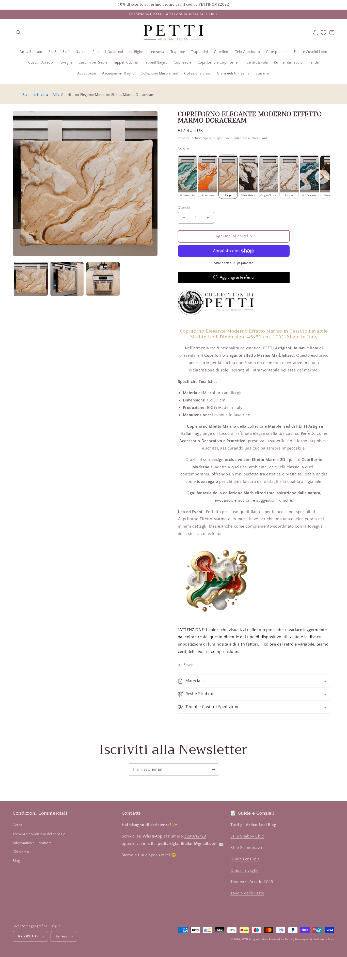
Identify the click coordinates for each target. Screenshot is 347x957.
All (55, 95)
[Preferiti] (323, 32)
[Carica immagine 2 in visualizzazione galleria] (67, 279)
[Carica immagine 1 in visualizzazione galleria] (31, 279)
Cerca (17, 825)
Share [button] (188, 665)
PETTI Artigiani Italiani (255, 939)
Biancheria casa (35, 95)
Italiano (61, 936)
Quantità (184, 207)
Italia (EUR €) (28, 936)
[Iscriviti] (213, 769)
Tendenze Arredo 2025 (251, 881)
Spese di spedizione (218, 138)
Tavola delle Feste (247, 893)
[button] (18, 32)
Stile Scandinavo (246, 847)
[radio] (187, 177)
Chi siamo (21, 852)
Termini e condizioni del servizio (39, 834)
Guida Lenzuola (245, 859)
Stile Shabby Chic (247, 836)
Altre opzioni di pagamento (233, 263)
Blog (16, 861)
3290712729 (195, 836)
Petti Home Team (324, 939)
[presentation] (322, 177)
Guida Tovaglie (244, 870)
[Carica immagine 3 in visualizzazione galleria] (103, 279)
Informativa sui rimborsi (32, 843)
